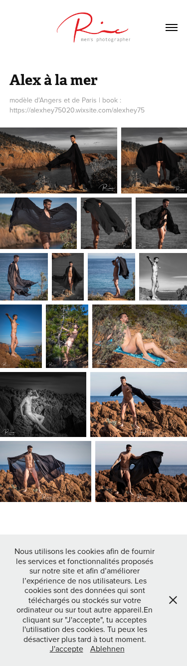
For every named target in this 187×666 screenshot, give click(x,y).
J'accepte (66, 648)
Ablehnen (107, 648)
